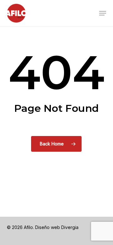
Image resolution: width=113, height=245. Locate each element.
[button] (102, 13)
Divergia (69, 227)
